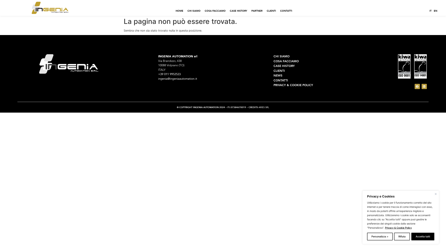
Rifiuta (402, 236)
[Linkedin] (424, 86)
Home (179, 10)
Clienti (271, 10)
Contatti (286, 10)
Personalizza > (379, 236)
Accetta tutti (423, 236)
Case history (238, 10)
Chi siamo (194, 10)
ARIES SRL (264, 107)
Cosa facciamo (215, 10)
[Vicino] (436, 194)
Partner (257, 10)
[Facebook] (417, 86)
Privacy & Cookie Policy (398, 227)
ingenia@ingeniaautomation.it (177, 79)
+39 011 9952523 (169, 74)
